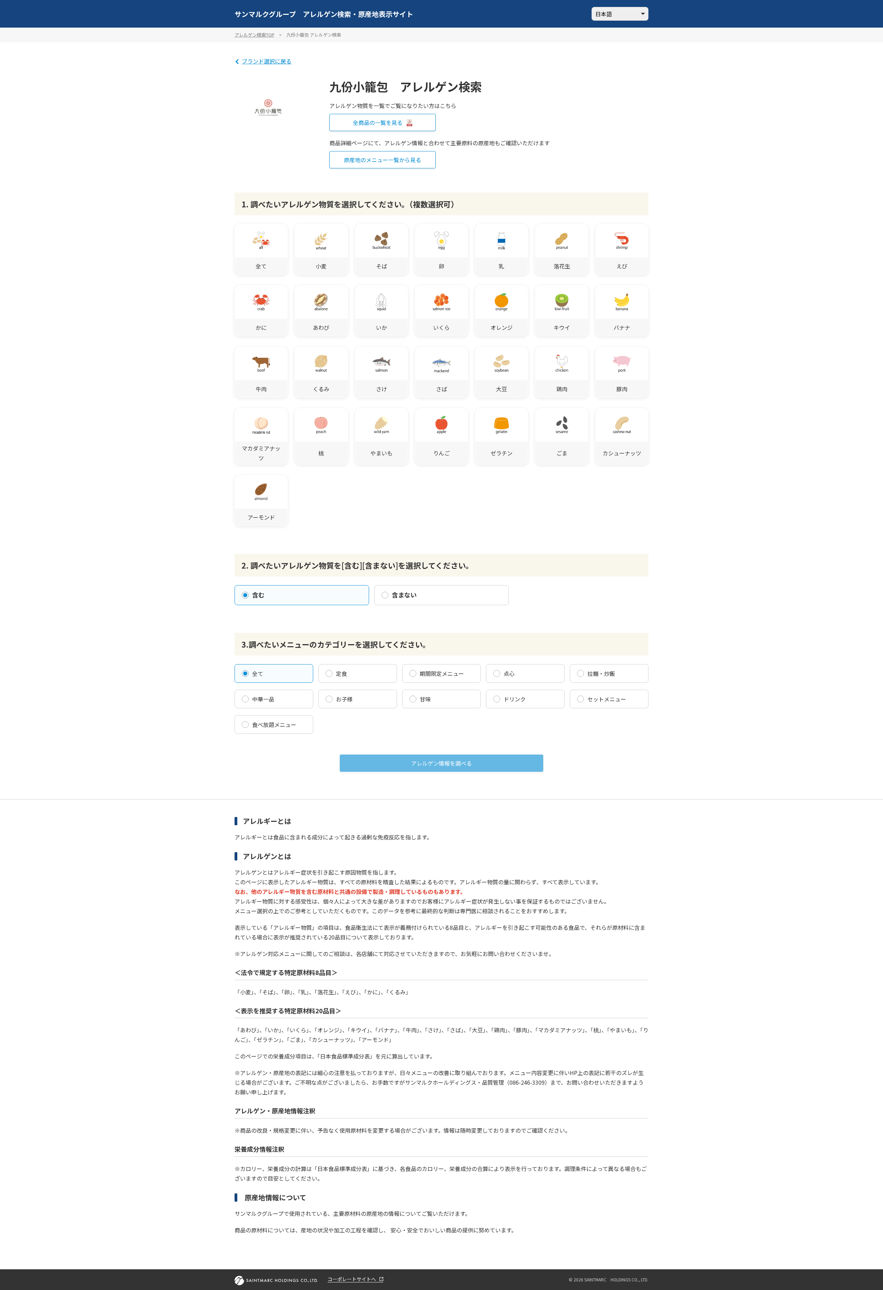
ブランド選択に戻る (266, 61)
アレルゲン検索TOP (255, 34)
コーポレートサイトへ (352, 1279)
